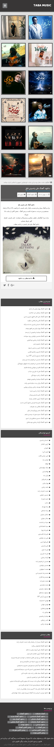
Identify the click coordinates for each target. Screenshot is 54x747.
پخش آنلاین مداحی (38, 730)
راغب (46, 503)
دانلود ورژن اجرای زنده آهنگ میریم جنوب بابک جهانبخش (30, 693)
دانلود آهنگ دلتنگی (38, 719)
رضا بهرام (45, 507)
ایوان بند (45, 460)
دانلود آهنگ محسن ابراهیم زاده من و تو (35, 360)
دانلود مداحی (40, 725)
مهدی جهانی (44, 604)
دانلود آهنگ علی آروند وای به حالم (37, 650)
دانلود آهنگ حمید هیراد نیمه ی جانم (36, 414)
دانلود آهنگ (30, 195)
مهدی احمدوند (43, 601)
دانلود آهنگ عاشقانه (38, 722)
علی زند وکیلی (43, 538)
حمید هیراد (44, 499)
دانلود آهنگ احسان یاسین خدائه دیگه (36, 324)
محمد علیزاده (44, 581)
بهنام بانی (45, 471)
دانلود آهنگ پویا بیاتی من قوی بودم (37, 328)
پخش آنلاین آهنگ (25, 727)
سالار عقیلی (44, 518)
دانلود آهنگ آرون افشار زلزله (38, 399)
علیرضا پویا (44, 530)
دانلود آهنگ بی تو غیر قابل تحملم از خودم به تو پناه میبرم (29, 658)
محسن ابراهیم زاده (42, 561)
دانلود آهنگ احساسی (37, 717)
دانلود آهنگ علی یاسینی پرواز (38, 395)
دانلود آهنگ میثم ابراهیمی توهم (37, 379)
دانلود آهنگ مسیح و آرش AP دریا (37, 356)
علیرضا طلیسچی (43, 534)
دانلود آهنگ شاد (18, 719)
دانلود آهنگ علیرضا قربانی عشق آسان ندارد (34, 403)
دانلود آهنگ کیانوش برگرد (39, 646)
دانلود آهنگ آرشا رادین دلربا (39, 391)
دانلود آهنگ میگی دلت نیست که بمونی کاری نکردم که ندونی (29, 681)
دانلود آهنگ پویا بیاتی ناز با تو (38, 309)
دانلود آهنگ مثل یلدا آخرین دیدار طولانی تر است (32, 689)
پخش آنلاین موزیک (18, 730)
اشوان (46, 448)
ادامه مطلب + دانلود (25, 278)
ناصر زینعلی (44, 620)
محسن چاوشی (44, 565)
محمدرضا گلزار (43, 577)
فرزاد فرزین (44, 554)
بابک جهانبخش (43, 468)
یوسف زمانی (44, 624)
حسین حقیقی (44, 495)
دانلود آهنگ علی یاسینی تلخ (38, 188)
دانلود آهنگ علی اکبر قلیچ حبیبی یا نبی (36, 317)
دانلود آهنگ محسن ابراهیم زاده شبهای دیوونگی (33, 364)
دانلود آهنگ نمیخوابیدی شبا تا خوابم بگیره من (33, 685)
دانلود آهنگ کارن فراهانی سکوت (37, 321)
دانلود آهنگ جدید (17, 717)
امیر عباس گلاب (43, 456)
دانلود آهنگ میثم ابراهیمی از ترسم (36, 332)
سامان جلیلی (44, 515)
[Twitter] (5, 285)
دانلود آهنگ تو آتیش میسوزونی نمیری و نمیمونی (32, 665)
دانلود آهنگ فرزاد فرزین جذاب (38, 371)
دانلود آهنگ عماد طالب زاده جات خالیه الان (34, 673)
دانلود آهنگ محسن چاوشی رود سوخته (36, 336)
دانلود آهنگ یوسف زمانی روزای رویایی (36, 387)
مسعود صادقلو (43, 593)
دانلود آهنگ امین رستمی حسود (38, 348)
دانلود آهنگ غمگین (17, 722)
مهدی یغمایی (44, 608)
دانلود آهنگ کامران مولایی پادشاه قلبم (36, 367)
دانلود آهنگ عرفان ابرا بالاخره (38, 313)
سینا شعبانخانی (43, 526)
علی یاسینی (44, 546)
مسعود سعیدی (43, 589)
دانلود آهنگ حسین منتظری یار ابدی (37, 418)
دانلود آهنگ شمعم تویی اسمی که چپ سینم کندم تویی (31, 669)
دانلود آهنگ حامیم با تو (41, 344)
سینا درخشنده (43, 522)
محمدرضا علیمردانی (42, 573)
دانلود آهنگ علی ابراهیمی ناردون (37, 677)
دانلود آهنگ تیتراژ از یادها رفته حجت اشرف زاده (32, 642)
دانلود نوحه (25, 725)
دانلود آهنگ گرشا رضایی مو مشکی (37, 422)
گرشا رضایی (44, 558)
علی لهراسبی (44, 542)
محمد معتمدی (44, 585)
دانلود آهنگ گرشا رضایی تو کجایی (37, 340)
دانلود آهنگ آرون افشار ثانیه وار (37, 654)
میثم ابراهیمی (43, 616)
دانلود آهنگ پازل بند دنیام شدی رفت (36, 383)
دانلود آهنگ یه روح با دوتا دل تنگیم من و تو (34, 662)
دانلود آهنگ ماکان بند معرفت (39, 407)
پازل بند (45, 475)
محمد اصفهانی (44, 569)
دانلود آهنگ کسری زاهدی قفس (38, 352)
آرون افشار (44, 444)
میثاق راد (45, 612)
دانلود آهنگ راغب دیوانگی (39, 375)
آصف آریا (45, 452)
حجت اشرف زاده (43, 491)
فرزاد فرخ (45, 550)
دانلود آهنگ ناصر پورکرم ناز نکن (37, 410)
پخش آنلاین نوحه (39, 733)
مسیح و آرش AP (42, 597)
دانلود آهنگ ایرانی (9, 744)
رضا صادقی (44, 511)
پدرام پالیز (45, 479)
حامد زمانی (45, 487)
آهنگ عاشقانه (40, 714)
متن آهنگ (41, 727)
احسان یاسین (44, 440)
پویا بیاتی (45, 483)
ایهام (46, 464)
